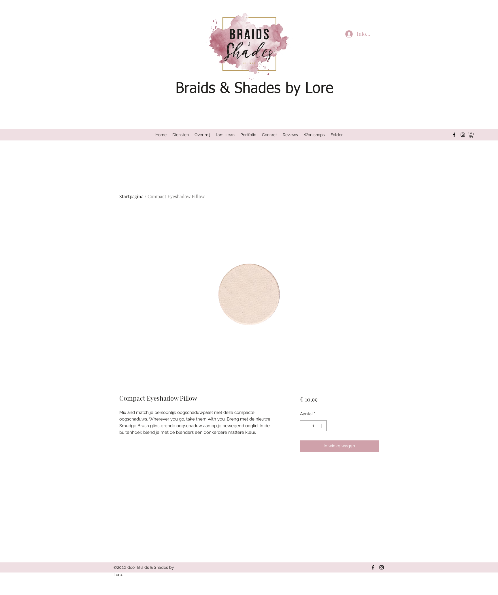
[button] (471, 135)
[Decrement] (305, 426)
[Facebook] (454, 135)
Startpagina (131, 196)
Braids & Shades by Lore (254, 88)
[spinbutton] (313, 426)
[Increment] (322, 426)
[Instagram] (463, 135)
